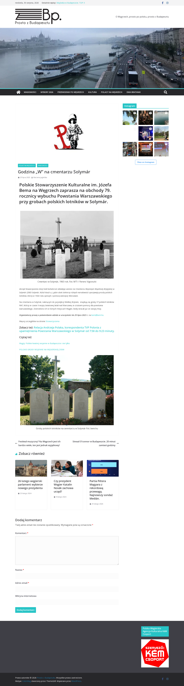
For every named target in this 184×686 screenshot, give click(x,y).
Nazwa (19, 569)
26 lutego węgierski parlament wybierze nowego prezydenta (30, 484)
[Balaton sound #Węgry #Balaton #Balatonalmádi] (130, 117)
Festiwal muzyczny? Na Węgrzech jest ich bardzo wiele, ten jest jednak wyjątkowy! (39, 443)
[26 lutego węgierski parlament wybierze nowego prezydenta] (31, 461)
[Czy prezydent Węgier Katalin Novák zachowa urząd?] (67, 461)
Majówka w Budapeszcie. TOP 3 (71, 2)
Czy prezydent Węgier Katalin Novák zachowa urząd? (63, 486)
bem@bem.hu (97, 315)
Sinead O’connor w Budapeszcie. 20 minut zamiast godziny (94, 443)
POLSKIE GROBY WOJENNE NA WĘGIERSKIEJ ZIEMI (41, 349)
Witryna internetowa (25, 595)
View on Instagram (145, 162)
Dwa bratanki (134, 92)
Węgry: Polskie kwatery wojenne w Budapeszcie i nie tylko (44, 343)
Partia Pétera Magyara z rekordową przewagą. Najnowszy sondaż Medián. (101, 489)
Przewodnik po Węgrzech (71, 92)
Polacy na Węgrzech (111, 92)
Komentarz (21, 533)
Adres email (22, 582)
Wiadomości (30, 92)
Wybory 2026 (47, 92)
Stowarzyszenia (53, 321)
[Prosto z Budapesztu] (92, 29)
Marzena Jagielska (40, 177)
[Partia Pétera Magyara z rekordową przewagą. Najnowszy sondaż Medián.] (103, 461)
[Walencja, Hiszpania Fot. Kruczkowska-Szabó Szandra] (130, 149)
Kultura (92, 92)
